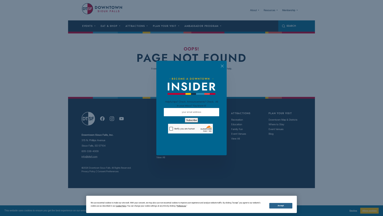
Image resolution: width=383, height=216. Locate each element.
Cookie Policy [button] (121, 206)
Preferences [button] (181, 206)
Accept (281, 206)
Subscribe (191, 120)
